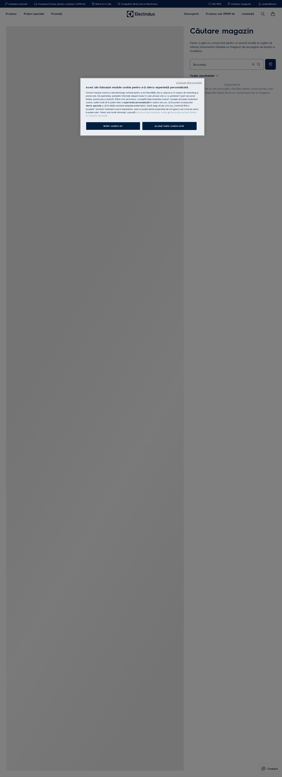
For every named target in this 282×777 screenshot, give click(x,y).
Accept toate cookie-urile (169, 125)
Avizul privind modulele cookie (152, 112)
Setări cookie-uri (113, 125)
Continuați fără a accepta (189, 82)
